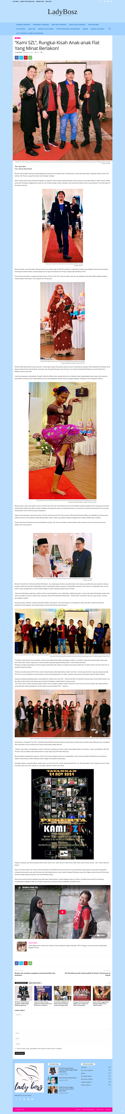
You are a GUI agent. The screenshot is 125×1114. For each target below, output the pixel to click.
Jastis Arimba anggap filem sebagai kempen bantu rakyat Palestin (101, 1003)
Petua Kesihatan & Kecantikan (68, 29)
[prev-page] (107, 983)
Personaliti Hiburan (41, 25)
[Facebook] (99, 1)
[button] (109, 29)
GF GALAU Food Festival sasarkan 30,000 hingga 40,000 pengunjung (22, 1003)
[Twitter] (102, 1)
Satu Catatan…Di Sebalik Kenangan (29, 33)
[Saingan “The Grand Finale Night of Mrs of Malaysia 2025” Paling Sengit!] (82, 993)
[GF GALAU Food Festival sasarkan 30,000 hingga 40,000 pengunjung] (23, 993)
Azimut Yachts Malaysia (27, 1)
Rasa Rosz (48, 1)
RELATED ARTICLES (21, 983)
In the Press (20, 29)
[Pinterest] (26, 58)
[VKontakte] (108, 1)
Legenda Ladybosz (23, 25)
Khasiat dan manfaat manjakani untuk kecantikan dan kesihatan (35, 974)
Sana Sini (31, 29)
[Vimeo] (105, 1)
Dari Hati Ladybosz (59, 25)
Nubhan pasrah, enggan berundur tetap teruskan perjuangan (66, 1089)
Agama (85, 29)
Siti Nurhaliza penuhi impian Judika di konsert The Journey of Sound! (87, 974)
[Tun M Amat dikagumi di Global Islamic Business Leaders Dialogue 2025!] (62, 993)
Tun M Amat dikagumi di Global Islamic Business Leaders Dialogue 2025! (61, 1003)
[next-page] (109, 983)
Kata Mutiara (93, 25)
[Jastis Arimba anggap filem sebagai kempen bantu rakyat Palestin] (101, 993)
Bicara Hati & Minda (46, 29)
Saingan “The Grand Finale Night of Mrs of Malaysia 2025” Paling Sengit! (81, 1003)
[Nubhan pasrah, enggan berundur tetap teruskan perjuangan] (53, 1090)
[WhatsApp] (30, 58)
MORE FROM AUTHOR (34, 983)
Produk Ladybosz (97, 29)
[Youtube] (111, 1)
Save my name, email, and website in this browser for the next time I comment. (39, 1048)
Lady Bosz (16, 1)
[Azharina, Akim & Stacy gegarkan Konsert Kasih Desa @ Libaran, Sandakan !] (43, 993)
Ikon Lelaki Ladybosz (77, 25)
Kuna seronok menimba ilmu (67, 1078)
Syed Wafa (19, 52)
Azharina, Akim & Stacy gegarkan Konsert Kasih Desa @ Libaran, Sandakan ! (43, 1003)
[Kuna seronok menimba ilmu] (53, 1080)
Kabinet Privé (40, 1)
